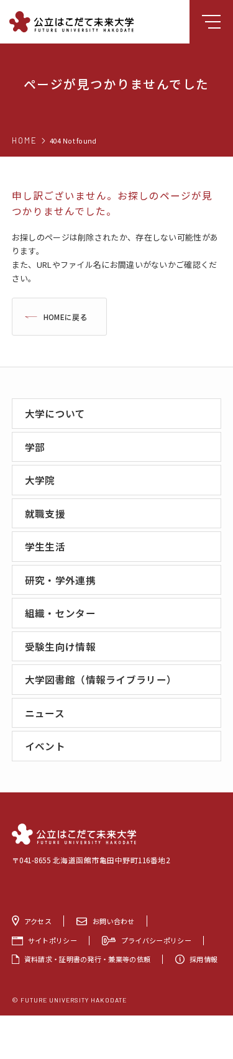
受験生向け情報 (60, 646)
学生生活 (45, 546)
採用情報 (203, 959)
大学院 (40, 480)
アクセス (38, 921)
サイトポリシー (52, 940)
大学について (55, 413)
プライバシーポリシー (156, 940)
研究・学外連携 (60, 580)
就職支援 (45, 513)
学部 (35, 447)
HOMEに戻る (65, 316)
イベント (45, 746)
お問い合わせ (114, 921)
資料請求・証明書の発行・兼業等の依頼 (87, 959)
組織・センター (60, 613)
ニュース (45, 713)
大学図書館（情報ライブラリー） (101, 679)
